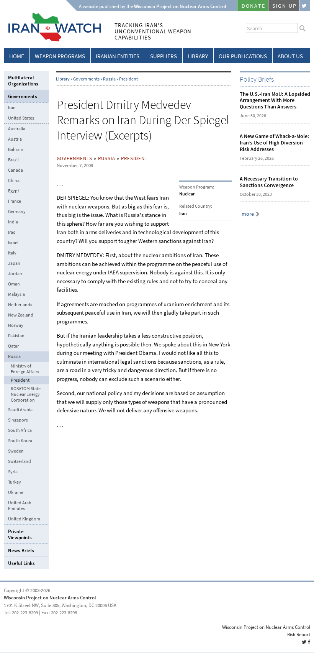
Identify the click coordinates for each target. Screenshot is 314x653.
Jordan (15, 274)
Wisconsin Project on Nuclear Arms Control (50, 597)
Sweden (16, 451)
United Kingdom (24, 519)
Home (16, 56)
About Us (290, 56)
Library (198, 56)
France (14, 201)
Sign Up (284, 6)
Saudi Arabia (20, 410)
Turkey (14, 482)
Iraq (12, 232)
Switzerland (19, 461)
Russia (109, 79)
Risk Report (298, 634)
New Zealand (20, 315)
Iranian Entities (117, 56)
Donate (253, 6)
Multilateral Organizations (23, 80)
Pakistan (16, 336)
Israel (13, 243)
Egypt (13, 191)
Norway (15, 325)
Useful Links (21, 563)
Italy (12, 253)
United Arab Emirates (19, 506)
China (14, 180)
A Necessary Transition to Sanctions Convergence (269, 182)
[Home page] (52, 40)
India (13, 222)
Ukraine (15, 492)
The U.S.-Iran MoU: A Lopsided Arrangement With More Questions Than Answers (275, 100)
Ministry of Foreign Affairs (25, 369)
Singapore (18, 420)
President (128, 79)
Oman (14, 284)
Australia (16, 129)
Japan (14, 263)
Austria (15, 139)
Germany (17, 211)
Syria (13, 472)
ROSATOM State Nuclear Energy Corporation (26, 394)
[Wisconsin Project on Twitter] (304, 5)
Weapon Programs (60, 56)
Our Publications (243, 56)
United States (21, 118)
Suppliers (163, 56)
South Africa (20, 430)
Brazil (13, 160)
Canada (15, 170)
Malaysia (16, 294)
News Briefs (21, 550)
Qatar (13, 346)
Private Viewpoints (20, 534)
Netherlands (20, 305)
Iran (12, 108)
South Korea (20, 441)
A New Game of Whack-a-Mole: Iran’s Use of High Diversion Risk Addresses (274, 143)
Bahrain (15, 149)
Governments (86, 79)
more (248, 214)
